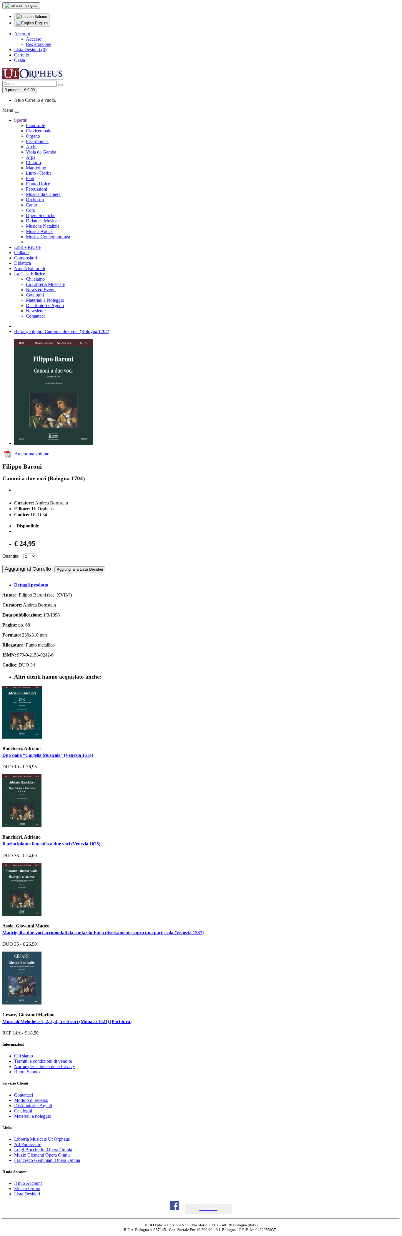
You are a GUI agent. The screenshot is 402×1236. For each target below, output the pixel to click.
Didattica (22, 263)
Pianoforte (35, 125)
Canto (31, 204)
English (41, 23)
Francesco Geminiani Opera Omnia (47, 1160)
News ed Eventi (41, 289)
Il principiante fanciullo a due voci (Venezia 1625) (51, 843)
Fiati (30, 178)
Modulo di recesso (31, 1100)
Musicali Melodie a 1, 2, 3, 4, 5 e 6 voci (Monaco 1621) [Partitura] (67, 1021)
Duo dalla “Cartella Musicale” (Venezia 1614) (47, 755)
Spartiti (21, 120)
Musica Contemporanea (48, 236)
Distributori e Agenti (45, 305)
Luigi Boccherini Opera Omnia (43, 1149)
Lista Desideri (27, 1193)
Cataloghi (35, 294)
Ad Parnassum (27, 1144)
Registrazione (38, 44)
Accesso (33, 38)
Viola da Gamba (41, 151)
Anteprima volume (31, 453)
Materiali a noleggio (32, 1116)
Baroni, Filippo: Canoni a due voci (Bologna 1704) (61, 331)
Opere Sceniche (40, 215)
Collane (21, 252)
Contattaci (35, 316)
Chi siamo (35, 278)
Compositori (25, 257)
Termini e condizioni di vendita (43, 1061)
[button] (208, 1209)
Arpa (30, 157)
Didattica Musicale (43, 220)
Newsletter (36, 310)
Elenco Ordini (27, 1188)
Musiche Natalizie (42, 226)
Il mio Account (28, 1183)
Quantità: (10, 556)
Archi (31, 146)
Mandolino (36, 167)
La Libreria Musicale (45, 284)
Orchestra (35, 199)
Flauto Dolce (38, 183)
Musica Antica (39, 231)
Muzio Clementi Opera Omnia (42, 1154)
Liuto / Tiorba (39, 173)
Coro (30, 210)
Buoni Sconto (27, 1071)
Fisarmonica (37, 141)
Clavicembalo (39, 130)
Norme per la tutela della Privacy (44, 1066)
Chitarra (33, 162)
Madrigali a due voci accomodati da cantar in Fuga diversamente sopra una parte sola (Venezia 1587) (103, 932)
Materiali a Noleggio (45, 300)
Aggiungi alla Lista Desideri (80, 569)
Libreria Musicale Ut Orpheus (42, 1139)
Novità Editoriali (29, 268)
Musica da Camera (43, 194)
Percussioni (36, 188)
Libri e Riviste (27, 247)
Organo (33, 136)
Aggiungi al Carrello (28, 569)
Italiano (40, 16)
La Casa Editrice (30, 273)
